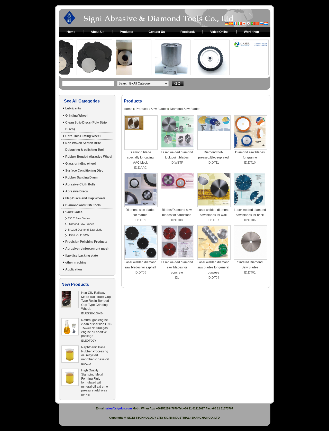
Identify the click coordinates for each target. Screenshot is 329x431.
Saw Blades (74, 212)
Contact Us (157, 32)
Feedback (187, 32)
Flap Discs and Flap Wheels (85, 198)
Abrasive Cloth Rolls (80, 184)
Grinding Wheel (76, 115)
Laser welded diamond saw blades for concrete (177, 267)
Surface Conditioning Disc (84, 170)
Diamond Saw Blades (81, 224)
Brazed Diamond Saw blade (85, 229)
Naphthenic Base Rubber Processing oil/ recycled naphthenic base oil (95, 353)
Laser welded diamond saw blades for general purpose (213, 267)
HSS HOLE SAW (78, 235)
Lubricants (73, 108)
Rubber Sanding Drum (81, 177)
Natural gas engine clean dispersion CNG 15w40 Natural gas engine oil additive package (96, 328)
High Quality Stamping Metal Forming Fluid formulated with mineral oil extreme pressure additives (94, 380)
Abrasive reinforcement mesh (87, 248)
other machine (75, 262)
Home (71, 32)
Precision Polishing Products (86, 241)
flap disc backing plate (81, 255)
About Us (97, 32)
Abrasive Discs (76, 191)
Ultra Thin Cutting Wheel (82, 136)
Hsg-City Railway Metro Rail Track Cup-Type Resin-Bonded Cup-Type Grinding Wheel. (96, 301)
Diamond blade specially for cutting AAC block (140, 157)
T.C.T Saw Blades (79, 218)
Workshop (251, 32)
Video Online (219, 32)
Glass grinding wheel (80, 163)
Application (73, 269)
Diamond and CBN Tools (83, 205)
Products (126, 32)
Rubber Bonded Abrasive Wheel (88, 156)
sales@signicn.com (118, 408)
